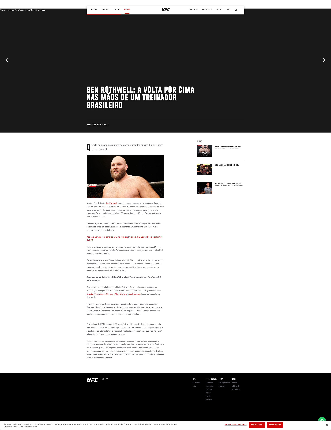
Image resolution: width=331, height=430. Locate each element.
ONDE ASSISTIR (207, 10)
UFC (194, 379)
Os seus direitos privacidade (236, 425)
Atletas (116, 10)
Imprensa (222, 386)
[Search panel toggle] (236, 10)
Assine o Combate (95, 237)
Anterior (8, 60)
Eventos (94, 10)
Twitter (208, 396)
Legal (233, 379)
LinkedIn (209, 399)
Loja (194, 386)
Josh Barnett (134, 294)
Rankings (105, 10)
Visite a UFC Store (137, 237)
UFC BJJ (219, 10)
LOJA (228, 10)
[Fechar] (327, 425)
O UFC (221, 379)
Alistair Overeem (106, 294)
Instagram (209, 386)
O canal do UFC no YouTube (116, 237)
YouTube (209, 389)
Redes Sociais (211, 379)
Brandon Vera (92, 294)
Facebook (209, 383)
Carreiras (196, 383)
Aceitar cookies (275, 425)
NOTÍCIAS (127, 10)
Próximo (323, 60)
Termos (234, 383)
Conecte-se (193, 10)
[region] (165, 425)
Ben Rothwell (111, 203)
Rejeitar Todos (256, 425)
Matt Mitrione (121, 294)
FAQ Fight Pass (224, 383)
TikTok (208, 393)
